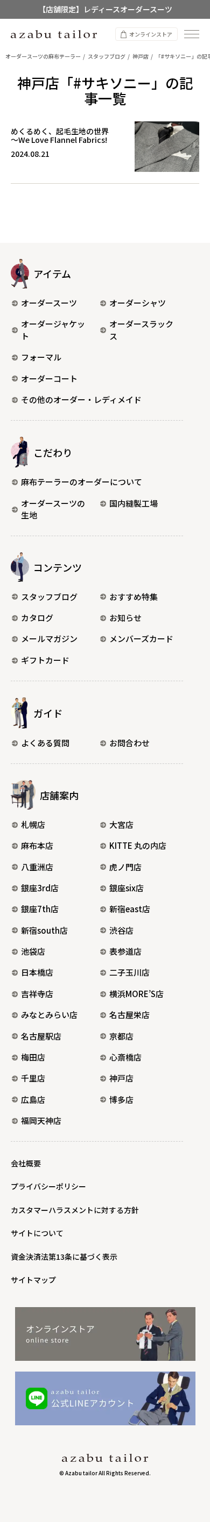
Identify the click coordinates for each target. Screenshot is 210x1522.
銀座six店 (126, 887)
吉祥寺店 (37, 993)
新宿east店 (129, 908)
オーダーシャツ (137, 302)
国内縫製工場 (133, 503)
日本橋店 (37, 972)
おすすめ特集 (133, 596)
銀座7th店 (40, 908)
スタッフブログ (49, 596)
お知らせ (125, 617)
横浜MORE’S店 (136, 993)
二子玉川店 (129, 972)
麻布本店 (37, 845)
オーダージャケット (53, 330)
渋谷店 (121, 930)
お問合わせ (129, 742)
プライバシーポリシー (48, 1186)
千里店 (33, 1078)
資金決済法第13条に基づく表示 (64, 1256)
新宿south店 (44, 930)
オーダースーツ (49, 302)
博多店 (121, 1099)
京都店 (121, 1036)
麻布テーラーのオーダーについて (81, 481)
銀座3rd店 (40, 887)
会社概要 (26, 1163)
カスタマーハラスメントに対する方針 (75, 1209)
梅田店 (33, 1057)
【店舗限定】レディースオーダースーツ (105, 9)
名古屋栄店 (129, 1014)
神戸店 (121, 1078)
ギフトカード (45, 660)
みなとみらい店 (49, 1014)
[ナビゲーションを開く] (191, 34)
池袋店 (33, 951)
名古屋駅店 (41, 1036)
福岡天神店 (41, 1120)
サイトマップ (33, 1279)
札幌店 (33, 824)
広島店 (33, 1099)
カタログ (37, 617)
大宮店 (121, 824)
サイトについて (37, 1233)
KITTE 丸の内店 (137, 845)
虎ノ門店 (125, 866)
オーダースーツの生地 (53, 509)
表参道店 (125, 951)
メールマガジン (49, 638)
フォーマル (41, 357)
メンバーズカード (141, 638)
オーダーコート (49, 378)
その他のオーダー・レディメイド (81, 399)
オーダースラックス (141, 330)
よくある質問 (45, 742)
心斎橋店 (125, 1057)
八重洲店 (37, 866)
